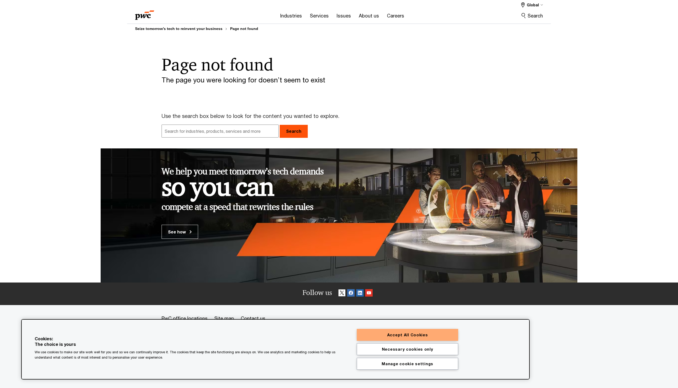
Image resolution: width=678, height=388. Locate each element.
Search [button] (293, 131)
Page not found (244, 29)
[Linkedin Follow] (360, 293)
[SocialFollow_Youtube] (369, 293)
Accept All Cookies (407, 335)
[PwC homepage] (144, 13)
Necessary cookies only (407, 349)
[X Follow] (342, 293)
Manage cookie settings (407, 363)
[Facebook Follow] (351, 293)
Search (535, 16)
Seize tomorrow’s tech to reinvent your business (178, 29)
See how (177, 231)
